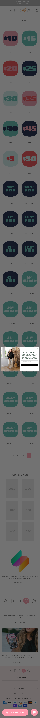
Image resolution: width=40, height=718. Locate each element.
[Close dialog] (38, 348)
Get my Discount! (30, 364)
